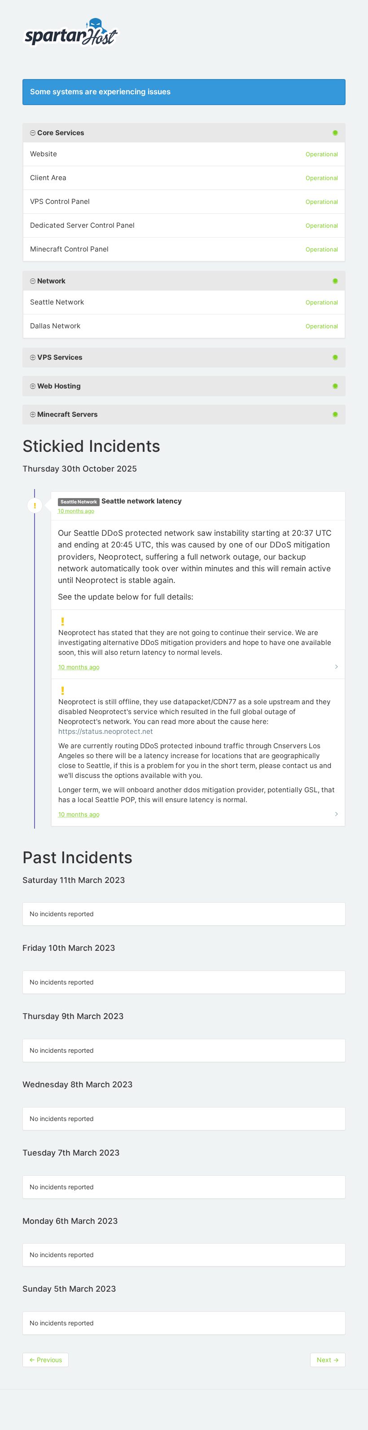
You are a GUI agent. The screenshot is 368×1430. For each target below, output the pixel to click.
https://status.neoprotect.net (105, 731)
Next (328, 1360)
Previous (45, 1360)
